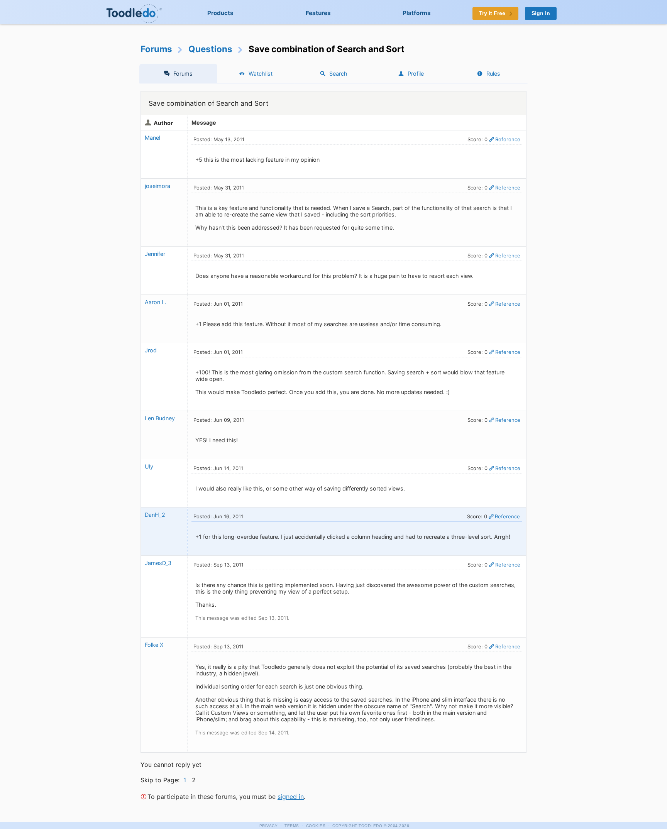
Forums (156, 49)
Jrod (151, 350)
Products (220, 13)
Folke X (154, 644)
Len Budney (160, 418)
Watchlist (261, 73)
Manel (152, 137)
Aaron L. (155, 302)
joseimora (157, 186)
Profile (416, 73)
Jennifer (155, 253)
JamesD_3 (158, 563)
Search (338, 73)
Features (318, 13)
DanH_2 (155, 514)
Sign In (541, 13)
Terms (291, 826)
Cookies (316, 826)
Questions (210, 49)
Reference (507, 139)
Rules (493, 73)
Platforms (417, 13)
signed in (291, 796)
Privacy (268, 826)
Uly (149, 466)
